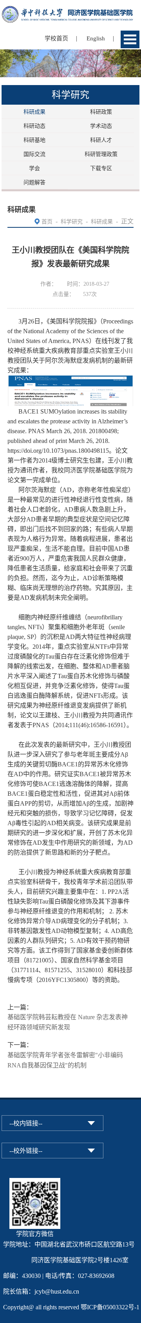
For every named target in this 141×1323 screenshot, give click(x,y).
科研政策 (101, 112)
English (96, 38)
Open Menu (130, 39)
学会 (34, 168)
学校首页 (56, 38)
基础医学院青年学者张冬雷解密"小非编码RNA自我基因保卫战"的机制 (65, 1060)
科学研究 (72, 222)
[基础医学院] (71, 10)
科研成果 (34, 112)
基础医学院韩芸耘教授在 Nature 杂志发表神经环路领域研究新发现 (67, 1022)
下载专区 (101, 168)
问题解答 (34, 182)
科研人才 (101, 140)
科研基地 (34, 140)
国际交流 (34, 154)
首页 (47, 222)
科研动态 (34, 126)
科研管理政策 (101, 154)
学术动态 (101, 126)
